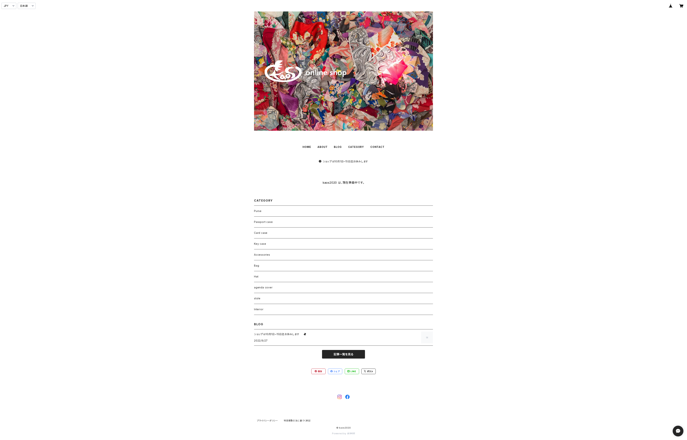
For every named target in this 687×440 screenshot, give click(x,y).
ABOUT (322, 146)
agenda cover (263, 287)
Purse (258, 210)
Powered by (339, 433)
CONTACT (377, 146)
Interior (258, 309)
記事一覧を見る (343, 354)
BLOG (338, 146)
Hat (256, 276)
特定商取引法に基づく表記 (297, 420)
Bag (256, 265)
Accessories (262, 254)
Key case (260, 243)
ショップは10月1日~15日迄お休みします (347, 161)
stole (257, 298)
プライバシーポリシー (267, 420)
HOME (307, 146)
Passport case (263, 221)
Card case (260, 232)
